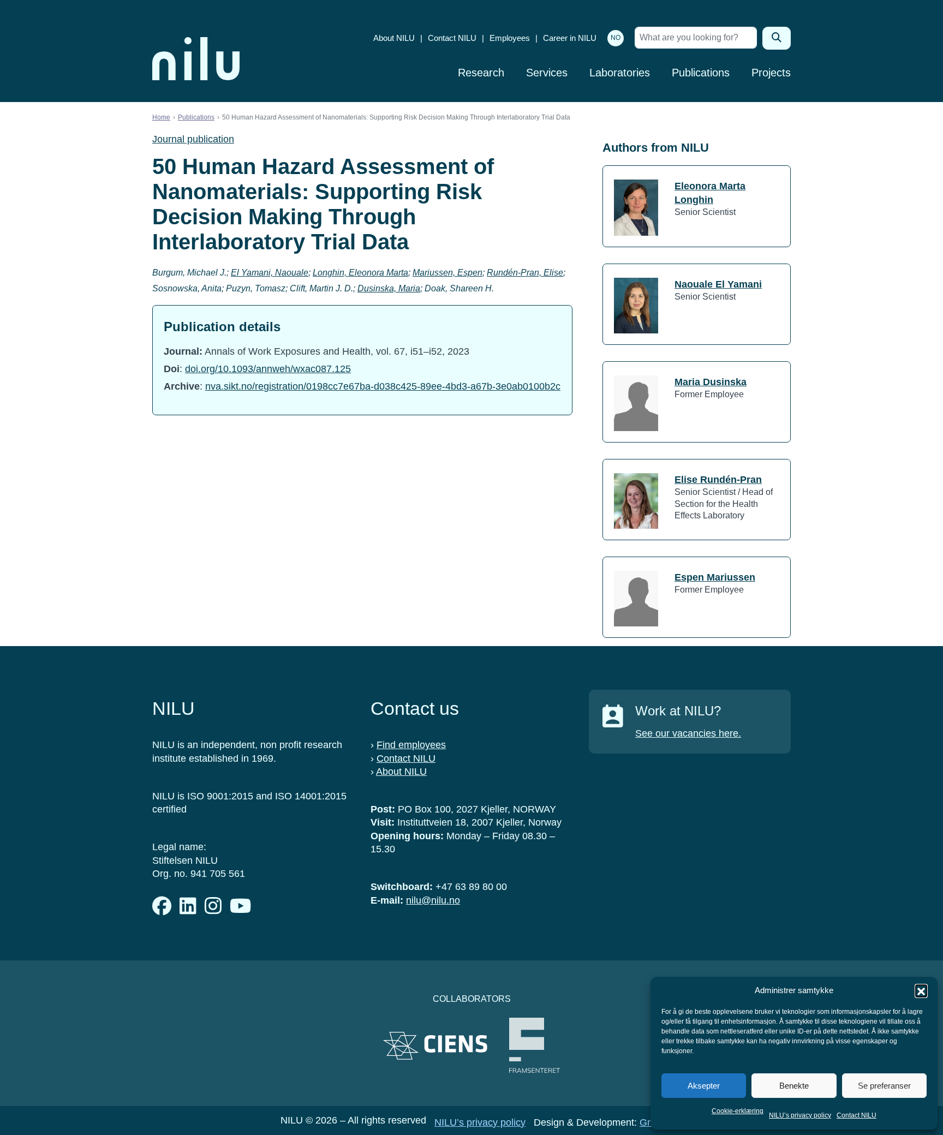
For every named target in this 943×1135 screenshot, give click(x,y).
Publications (701, 73)
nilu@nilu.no (433, 900)
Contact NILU (856, 1115)
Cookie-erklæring (737, 1111)
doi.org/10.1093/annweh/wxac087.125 (268, 368)
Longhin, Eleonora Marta (360, 272)
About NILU (394, 38)
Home (161, 117)
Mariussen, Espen (447, 272)
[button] (921, 990)
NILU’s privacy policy (800, 1115)
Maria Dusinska (711, 382)
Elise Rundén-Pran (718, 479)
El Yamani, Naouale (269, 272)
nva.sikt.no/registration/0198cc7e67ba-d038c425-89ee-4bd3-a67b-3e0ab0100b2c (382, 386)
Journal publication (193, 139)
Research (481, 73)
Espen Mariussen (715, 577)
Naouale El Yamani (718, 284)
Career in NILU (569, 38)
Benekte (794, 1085)
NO (615, 37)
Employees (510, 38)
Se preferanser (884, 1085)
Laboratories (619, 73)
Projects (771, 73)
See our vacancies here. (688, 733)
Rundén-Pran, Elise (525, 272)
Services (547, 73)
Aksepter (704, 1085)
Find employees (411, 744)
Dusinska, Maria (388, 288)
